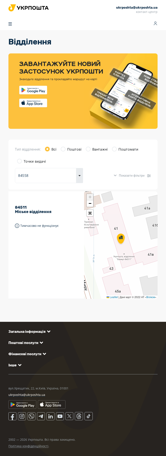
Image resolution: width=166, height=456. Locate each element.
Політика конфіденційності (28, 446)
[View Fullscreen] (90, 213)
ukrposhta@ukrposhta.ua (26, 395)
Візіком (150, 297)
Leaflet (113, 297)
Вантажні (100, 149)
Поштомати (128, 149)
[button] (121, 239)
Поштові (74, 149)
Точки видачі (35, 161)
